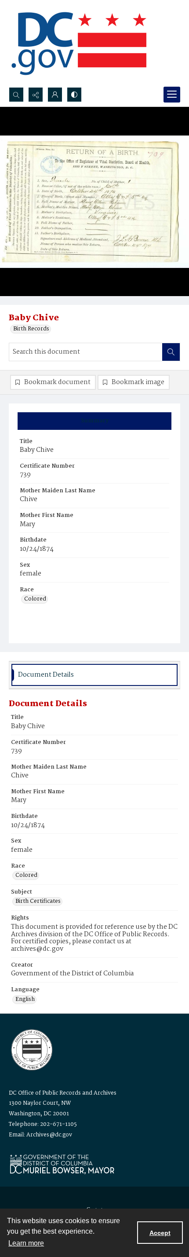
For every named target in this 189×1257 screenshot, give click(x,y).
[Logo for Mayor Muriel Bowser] (62, 1164)
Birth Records (31, 329)
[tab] (94, 421)
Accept (160, 1232)
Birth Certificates (38, 901)
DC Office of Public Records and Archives (62, 1093)
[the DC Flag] (79, 43)
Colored (35, 599)
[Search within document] (171, 352)
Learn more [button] (26, 1243)
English (25, 999)
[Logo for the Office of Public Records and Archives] (31, 1049)
